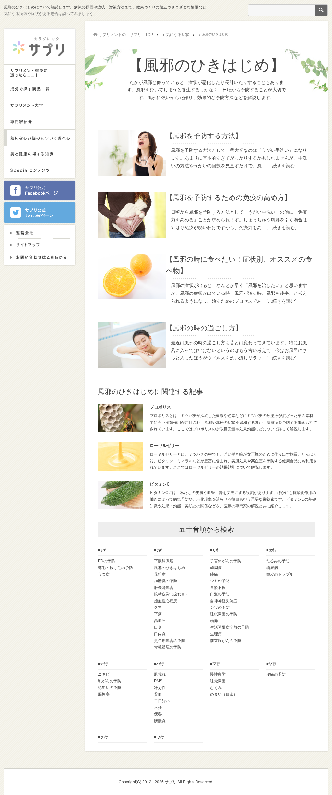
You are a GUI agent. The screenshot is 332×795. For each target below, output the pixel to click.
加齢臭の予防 (165, 581)
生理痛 (216, 634)
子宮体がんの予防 (225, 561)
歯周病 (216, 568)
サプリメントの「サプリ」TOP (126, 35)
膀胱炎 (160, 721)
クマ (158, 607)
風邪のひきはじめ (169, 568)
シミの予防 (220, 581)
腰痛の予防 (276, 674)
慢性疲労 (218, 674)
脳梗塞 (104, 694)
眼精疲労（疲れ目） (171, 594)
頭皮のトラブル (279, 574)
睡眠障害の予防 (223, 614)
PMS (158, 681)
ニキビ (104, 674)
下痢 (158, 614)
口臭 (158, 627)
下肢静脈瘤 (163, 561)
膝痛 (214, 574)
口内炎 (160, 634)
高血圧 (160, 621)
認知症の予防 (109, 687)
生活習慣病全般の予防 (229, 627)
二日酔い (162, 701)
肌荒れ (160, 674)
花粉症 (160, 574)
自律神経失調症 (223, 601)
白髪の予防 (220, 594)
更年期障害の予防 (169, 640)
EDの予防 (106, 561)
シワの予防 (220, 607)
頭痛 (214, 621)
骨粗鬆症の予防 (167, 647)
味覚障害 (218, 681)
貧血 (158, 694)
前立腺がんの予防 (225, 640)
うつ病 (104, 574)
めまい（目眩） (223, 694)
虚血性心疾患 (165, 601)
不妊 (158, 707)
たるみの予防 (278, 561)
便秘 (158, 714)
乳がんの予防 (109, 681)
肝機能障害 (163, 587)
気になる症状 (177, 35)
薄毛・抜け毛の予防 (115, 568)
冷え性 (160, 687)
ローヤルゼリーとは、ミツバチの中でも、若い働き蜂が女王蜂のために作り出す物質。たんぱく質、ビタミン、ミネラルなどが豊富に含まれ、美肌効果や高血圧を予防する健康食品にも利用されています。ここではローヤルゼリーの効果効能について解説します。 (233, 456)
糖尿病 (272, 568)
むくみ (216, 687)
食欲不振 (218, 587)
